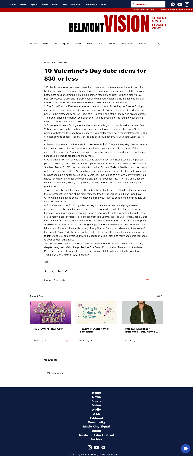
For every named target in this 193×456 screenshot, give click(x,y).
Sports (66, 43)
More (140, 43)
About (96, 430)
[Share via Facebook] (45, 271)
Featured (111, 43)
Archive (96, 439)
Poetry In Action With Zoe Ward (94, 330)
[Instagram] (187, 4)
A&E (56, 43)
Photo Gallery (127, 43)
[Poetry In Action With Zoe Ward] (96, 312)
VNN (100, 43)
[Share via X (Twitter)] (52, 271)
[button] (159, 44)
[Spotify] (173, 4)
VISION (127, 24)
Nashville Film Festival (96, 435)
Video (96, 405)
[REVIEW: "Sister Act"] (50, 312)
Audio (96, 409)
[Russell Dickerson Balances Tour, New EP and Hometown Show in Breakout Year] (142, 312)
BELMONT (86, 27)
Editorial (96, 418)
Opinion (77, 43)
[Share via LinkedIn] (59, 271)
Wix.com (114, 454)
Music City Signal (96, 426)
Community (96, 422)
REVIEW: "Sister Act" (48, 328)
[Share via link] (66, 271)
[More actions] (147, 62)
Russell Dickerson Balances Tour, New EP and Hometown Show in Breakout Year (141, 330)
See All (160, 296)
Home (96, 392)
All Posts (34, 43)
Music (89, 43)
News (45, 43)
